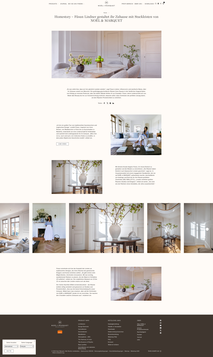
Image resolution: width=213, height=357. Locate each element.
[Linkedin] (160, 328)
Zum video (62, 144)
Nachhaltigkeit (141, 332)
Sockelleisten (82, 329)
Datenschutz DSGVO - (88, 351)
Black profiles (82, 344)
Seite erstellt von (153, 351)
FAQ (109, 339)
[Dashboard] (161, 4)
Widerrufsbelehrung (58, 352)
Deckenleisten (82, 331)
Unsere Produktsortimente (142, 328)
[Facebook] (160, 320)
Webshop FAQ (112, 337)
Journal (139, 337)
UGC (138, 339)
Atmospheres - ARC (84, 337)
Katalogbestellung (113, 324)
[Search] (156, 4)
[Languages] (158, 4)
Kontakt (139, 334)
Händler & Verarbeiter (114, 326)
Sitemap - (127, 351)
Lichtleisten (81, 324)
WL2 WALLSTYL (129, 179)
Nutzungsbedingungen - (102, 351)
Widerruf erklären (113, 344)
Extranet (110, 342)
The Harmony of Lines (85, 339)
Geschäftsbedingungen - (116, 351)
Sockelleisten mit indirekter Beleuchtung (86, 348)
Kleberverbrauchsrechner (116, 331)
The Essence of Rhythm (85, 342)
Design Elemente (83, 326)
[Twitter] (160, 330)
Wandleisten (82, 334)
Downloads (111, 329)
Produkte (53, 3)
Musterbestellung (113, 334)
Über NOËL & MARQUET (141, 324)
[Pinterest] (160, 333)
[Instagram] (160, 323)
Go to (9, 351)
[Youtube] (160, 325)
